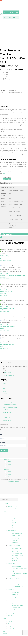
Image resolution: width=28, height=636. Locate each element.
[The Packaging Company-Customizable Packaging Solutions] (13, 7)
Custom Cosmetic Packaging (10, 407)
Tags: (1, 92)
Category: (2, 90)
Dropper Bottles (7, 420)
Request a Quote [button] (4, 255)
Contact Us (6, 386)
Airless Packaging (7, 402)
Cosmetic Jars (6, 417)
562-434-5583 (8, 372)
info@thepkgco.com (9, 375)
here (3, 173)
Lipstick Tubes (7, 410)
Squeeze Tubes (7, 412)
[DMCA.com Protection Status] (4, 490)
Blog (4, 388)
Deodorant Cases (13, 90)
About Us (5, 383)
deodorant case (18, 92)
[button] (11, 12)
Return (4, 391)
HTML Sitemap (7, 393)
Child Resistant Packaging (9, 404)
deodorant (11, 92)
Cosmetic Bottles (7, 415)
